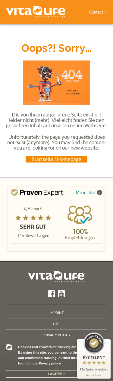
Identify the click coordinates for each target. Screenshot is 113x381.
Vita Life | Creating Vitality (56, 276)
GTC (56, 324)
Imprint (56, 312)
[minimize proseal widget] (108, 342)
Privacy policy (50, 363)
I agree (55, 374)
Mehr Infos (86, 192)
